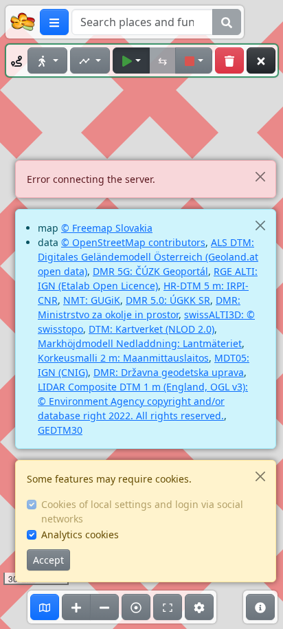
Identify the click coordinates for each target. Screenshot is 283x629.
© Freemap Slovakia (106, 227)
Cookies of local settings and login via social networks (142, 511)
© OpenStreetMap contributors (133, 242)
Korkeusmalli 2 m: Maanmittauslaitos (123, 357)
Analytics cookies (80, 534)
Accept (48, 559)
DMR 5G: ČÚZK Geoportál (150, 271)
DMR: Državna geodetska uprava (168, 372)
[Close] (260, 176)
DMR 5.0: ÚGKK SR (168, 300)
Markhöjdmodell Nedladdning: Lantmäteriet (140, 343)
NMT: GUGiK (91, 300)
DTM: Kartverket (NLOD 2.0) (151, 328)
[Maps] (44, 607)
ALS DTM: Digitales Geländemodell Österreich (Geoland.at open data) (148, 257)
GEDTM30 (60, 430)
